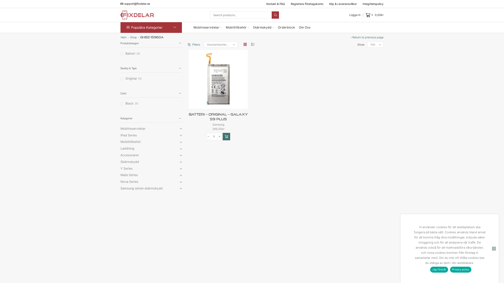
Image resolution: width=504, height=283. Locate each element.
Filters (196, 44)
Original (131, 78)
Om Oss (304, 27)
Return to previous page (368, 37)
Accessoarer (129, 155)
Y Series (126, 168)
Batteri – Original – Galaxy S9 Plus (218, 116)
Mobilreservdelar (206, 27)
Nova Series (129, 182)
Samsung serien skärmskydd (141, 188)
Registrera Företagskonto (307, 4)
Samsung (218, 124)
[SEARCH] (275, 15)
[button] (226, 136)
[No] (494, 249)
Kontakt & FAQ (275, 4)
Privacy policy (460, 269)
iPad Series (128, 135)
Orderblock (286, 27)
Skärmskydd (262, 27)
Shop (133, 37)
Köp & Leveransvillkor (343, 4)
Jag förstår (439, 269)
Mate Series (129, 175)
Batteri (130, 53)
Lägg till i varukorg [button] (224, 102)
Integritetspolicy (373, 4)
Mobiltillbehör (236, 27)
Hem (124, 37)
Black (129, 103)
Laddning (127, 148)
